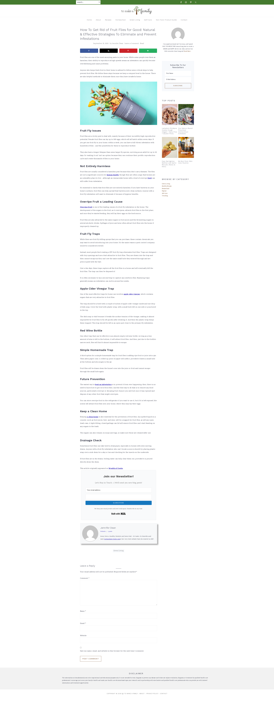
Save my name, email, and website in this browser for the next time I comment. (112, 651)
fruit (150, 178)
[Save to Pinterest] (128, 51)
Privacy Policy (152, 693)
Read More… (187, 51)
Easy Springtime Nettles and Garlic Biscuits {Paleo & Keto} (169, 163)
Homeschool (165, 189)
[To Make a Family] (137, 14)
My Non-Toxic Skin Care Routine (185, 162)
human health (113, 175)
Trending (165, 196)
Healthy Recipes (167, 186)
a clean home (92, 417)
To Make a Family (131, 693)
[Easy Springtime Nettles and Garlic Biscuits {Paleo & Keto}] (170, 147)
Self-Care (165, 194)
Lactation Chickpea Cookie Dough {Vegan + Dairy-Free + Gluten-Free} (169, 130)
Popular (164, 191)
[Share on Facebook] (89, 51)
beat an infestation (103, 384)
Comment (85, 578)
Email (83, 623)
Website (83, 635)
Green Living (118, 551)
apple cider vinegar (132, 294)
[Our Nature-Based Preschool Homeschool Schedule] (186, 114)
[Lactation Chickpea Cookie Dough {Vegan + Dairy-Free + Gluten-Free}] (170, 114)
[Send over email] (148, 51)
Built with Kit (118, 514)
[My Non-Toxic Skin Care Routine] (186, 147)
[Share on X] (109, 51)
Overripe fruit (86, 207)
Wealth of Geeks (116, 468)
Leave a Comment (132, 43)
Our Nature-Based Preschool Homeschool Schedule (185, 130)
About (142, 693)
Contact (163, 693)
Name (83, 611)
